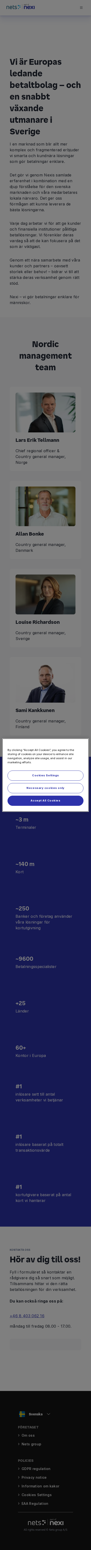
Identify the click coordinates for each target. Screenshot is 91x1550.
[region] (45, 775)
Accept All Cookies (45, 800)
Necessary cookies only (45, 788)
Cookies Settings (45, 775)
